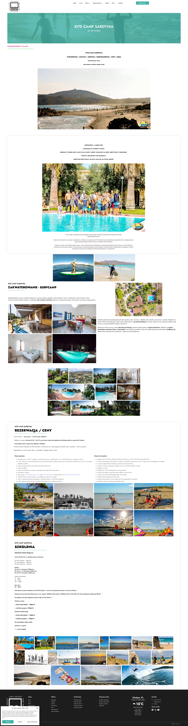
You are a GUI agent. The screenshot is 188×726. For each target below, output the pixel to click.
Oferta (87, 3)
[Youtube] (158, 710)
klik (52, 597)
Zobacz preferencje (32, 722)
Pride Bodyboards (69, 475)
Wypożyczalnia (97, 3)
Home (74, 3)
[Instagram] (155, 710)
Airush (37, 475)
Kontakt (120, 3)
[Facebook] (152, 710)
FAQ (113, 3)
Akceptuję (8, 722)
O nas (80, 3)
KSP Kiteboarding (48, 475)
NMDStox (77, 475)
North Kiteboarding (30, 475)
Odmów (20, 722)
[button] (37, 708)
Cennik (107, 3)
